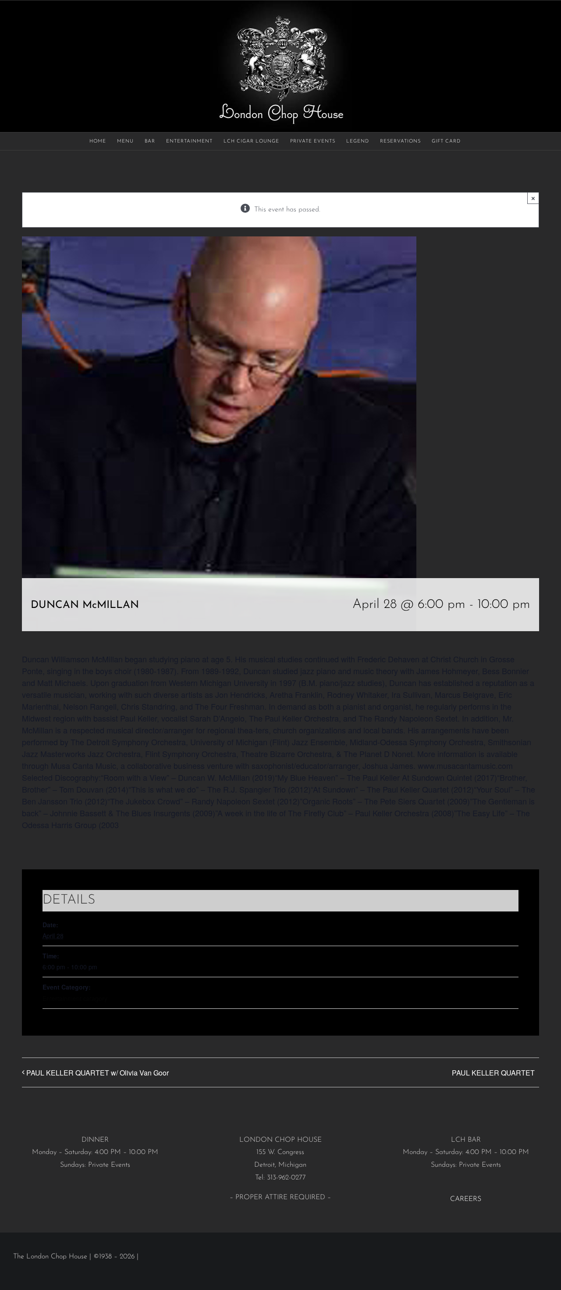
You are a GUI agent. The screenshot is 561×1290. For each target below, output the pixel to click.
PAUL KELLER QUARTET (493, 1073)
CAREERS (465, 1199)
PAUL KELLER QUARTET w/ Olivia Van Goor (97, 1073)
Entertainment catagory (75, 998)
